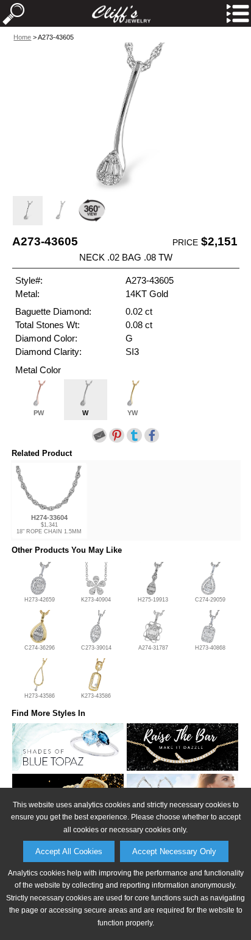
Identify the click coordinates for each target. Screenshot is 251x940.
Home (22, 37)
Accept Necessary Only (174, 851)
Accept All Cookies (68, 851)
